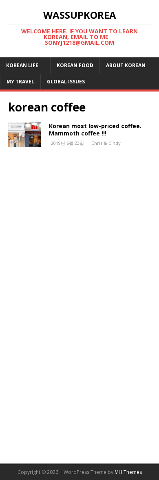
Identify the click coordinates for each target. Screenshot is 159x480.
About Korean (126, 65)
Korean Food (75, 65)
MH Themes (128, 472)
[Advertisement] (79, 254)
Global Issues (66, 81)
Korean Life (22, 65)
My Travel (20, 81)
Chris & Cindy (106, 143)
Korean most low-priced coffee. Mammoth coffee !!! (95, 129)
